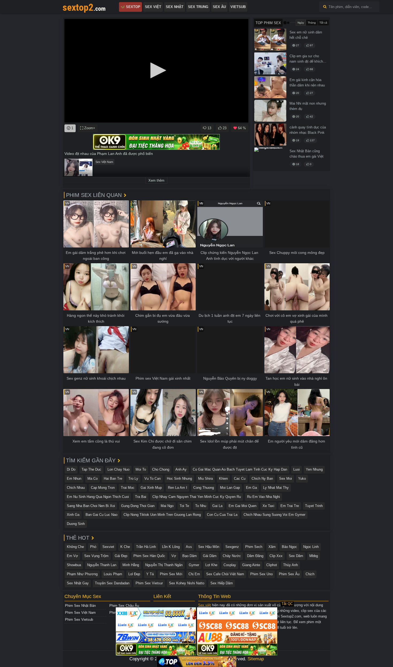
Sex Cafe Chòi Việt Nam (225, 574)
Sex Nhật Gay (78, 583)
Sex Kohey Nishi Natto (186, 583)
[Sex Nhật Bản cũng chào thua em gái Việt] (270, 158)
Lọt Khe (211, 565)
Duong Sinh (76, 524)
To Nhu (200, 506)
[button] (156, 70)
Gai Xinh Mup (151, 488)
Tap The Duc (91, 469)
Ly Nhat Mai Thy (276, 488)
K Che (125, 547)
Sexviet (108, 547)
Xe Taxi (268, 506)
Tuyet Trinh (314, 506)
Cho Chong (160, 469)
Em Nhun (74, 479)
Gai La (217, 506)
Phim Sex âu (289, 574)
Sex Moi (285, 479)
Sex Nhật (174, 7)
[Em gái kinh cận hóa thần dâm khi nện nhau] (270, 87)
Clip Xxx (276, 556)
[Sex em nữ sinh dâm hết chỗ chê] (270, 40)
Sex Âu (219, 7)
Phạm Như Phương (82, 574)
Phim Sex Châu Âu (124, 606)
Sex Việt (153, 7)
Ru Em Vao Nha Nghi (263, 497)
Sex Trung (198, 7)
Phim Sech (253, 547)
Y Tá (150, 574)
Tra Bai (140, 497)
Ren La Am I (177, 488)
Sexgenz (232, 547)
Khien (223, 479)
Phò (93, 547)
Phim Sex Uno (261, 574)
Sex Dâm (296, 556)
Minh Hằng (130, 565)
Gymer (194, 565)
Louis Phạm (113, 574)
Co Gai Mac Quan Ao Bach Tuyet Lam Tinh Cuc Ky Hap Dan (240, 469)
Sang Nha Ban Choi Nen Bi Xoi (91, 506)
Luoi (296, 469)
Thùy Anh (290, 565)
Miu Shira (205, 479)
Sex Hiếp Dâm (221, 583)
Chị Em (194, 574)
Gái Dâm (210, 556)
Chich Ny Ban (262, 479)
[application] (156, 71)
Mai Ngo (167, 506)
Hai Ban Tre (113, 479)
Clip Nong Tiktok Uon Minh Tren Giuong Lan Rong (162, 515)
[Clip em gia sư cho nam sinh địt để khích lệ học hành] (270, 63)
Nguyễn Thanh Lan (101, 565)
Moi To (141, 469)
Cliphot (271, 565)
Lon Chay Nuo (118, 469)
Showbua (74, 565)
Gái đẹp (121, 556)
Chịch (310, 574)
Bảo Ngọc (289, 547)
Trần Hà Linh (146, 547)
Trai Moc (127, 488)
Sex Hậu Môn (208, 547)
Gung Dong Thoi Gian (138, 506)
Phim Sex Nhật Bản (80, 606)
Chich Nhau (76, 488)
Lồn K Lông (171, 547)
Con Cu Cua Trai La (222, 515)
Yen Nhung (314, 469)
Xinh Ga (73, 515)
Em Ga (251, 488)
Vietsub (238, 7)
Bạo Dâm (189, 556)
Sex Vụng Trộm (96, 556)
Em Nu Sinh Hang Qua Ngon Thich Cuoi (98, 497)
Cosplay (230, 565)
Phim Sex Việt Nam (80, 613)
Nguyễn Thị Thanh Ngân (164, 565)
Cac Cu (239, 479)
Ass (189, 547)
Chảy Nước (232, 556)
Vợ (173, 556)
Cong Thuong (203, 488)
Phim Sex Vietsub (79, 620)
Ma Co (92, 479)
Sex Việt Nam (104, 161)
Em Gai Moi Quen (242, 506)
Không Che (75, 547)
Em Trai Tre (289, 506)
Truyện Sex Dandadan (112, 583)
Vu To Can (152, 479)
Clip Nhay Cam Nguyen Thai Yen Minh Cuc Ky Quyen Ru (196, 497)
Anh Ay (181, 469)
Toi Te (184, 506)
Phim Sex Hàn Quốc (149, 556)
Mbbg (313, 556)
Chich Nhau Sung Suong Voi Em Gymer (274, 515)
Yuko (302, 479)
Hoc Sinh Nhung (179, 479)
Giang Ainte (251, 565)
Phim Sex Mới (171, 574)
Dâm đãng (255, 556)
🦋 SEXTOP (130, 7)
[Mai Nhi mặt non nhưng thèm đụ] (270, 111)
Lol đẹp (134, 574)
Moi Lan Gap (230, 488)
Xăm (272, 547)
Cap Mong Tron (103, 488)
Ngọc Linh (311, 547)
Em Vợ (72, 556)
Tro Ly (133, 479)
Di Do (71, 469)
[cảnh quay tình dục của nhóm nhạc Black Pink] (270, 135)
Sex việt (204, 605)
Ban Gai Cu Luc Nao (101, 515)
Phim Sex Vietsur (149, 583)
